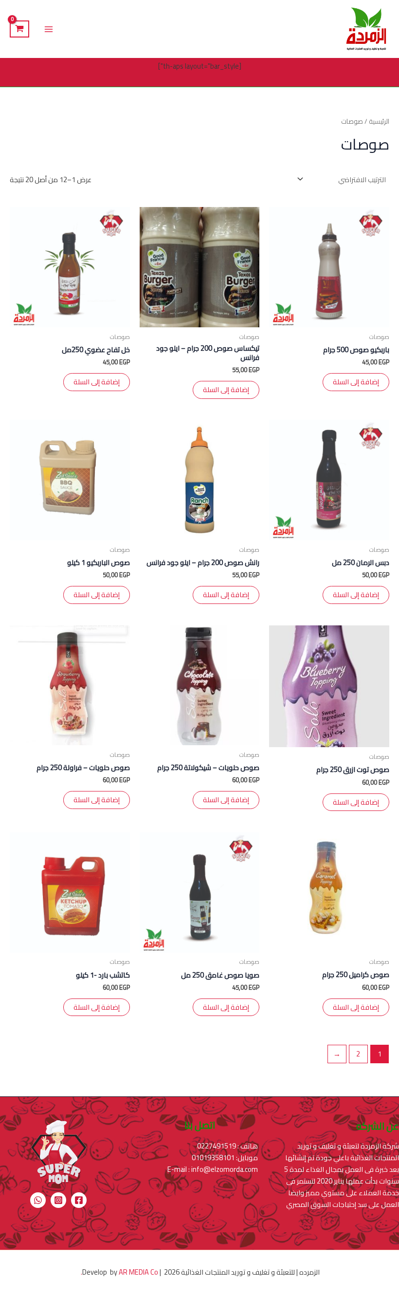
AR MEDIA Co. (118, 1272)
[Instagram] (58, 1200)
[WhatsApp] (38, 1200)
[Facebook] (79, 1200)
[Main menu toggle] (48, 28)
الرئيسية (379, 121)
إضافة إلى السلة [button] (356, 381)
